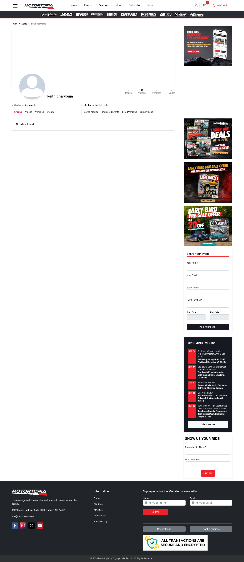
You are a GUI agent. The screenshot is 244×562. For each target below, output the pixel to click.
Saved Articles (91, 112)
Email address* (192, 459)
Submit (208, 473)
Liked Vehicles (129, 112)
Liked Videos (146, 112)
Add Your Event (208, 326)
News (74, 5)
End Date (214, 312)
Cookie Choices (211, 529)
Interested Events (110, 112)
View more (208, 424)
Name (146, 498)
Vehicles (39, 112)
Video (119, 5)
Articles (18, 112)
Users (24, 24)
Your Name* (192, 263)
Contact (97, 498)
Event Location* (194, 300)
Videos (28, 112)
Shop (150, 5)
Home (14, 24)
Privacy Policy (100, 521)
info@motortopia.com (23, 516)
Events (88, 5)
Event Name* (193, 288)
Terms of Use (100, 515)
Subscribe (134, 5)
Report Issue (164, 529)
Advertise (98, 510)
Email (192, 498)
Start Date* (192, 312)
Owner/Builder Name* (195, 447)
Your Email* (192, 275)
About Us (98, 504)
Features (104, 5)
